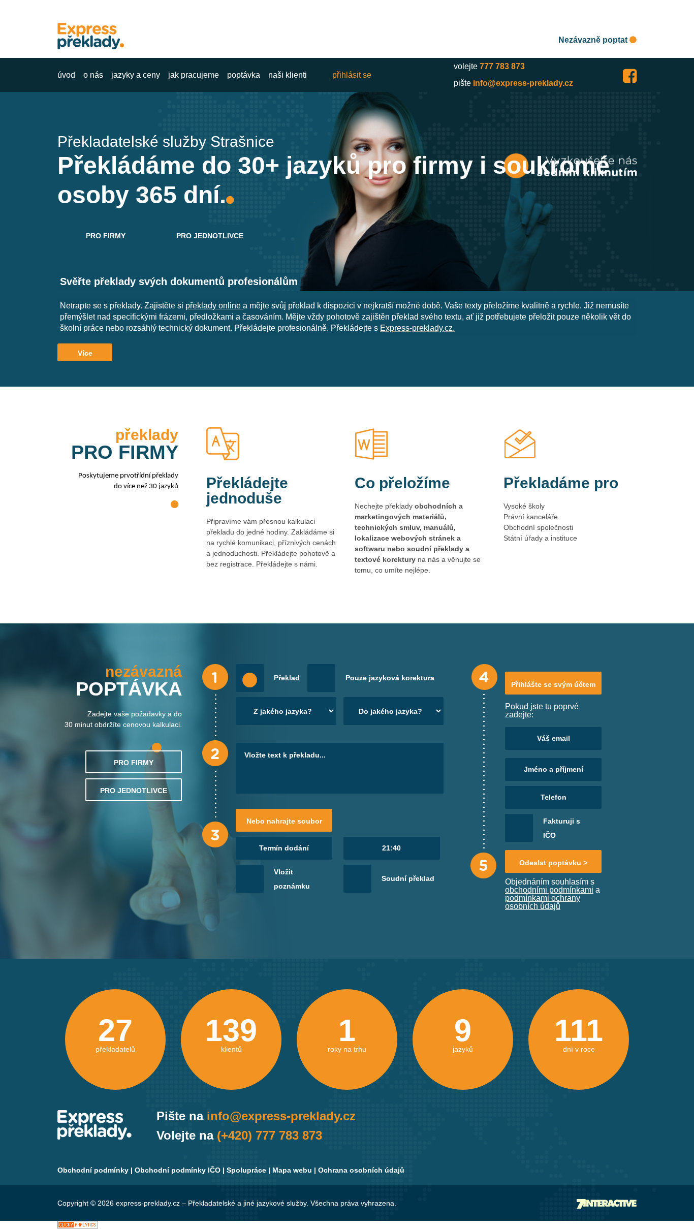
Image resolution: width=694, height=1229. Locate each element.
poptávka (243, 75)
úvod (66, 75)
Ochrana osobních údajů (361, 1170)
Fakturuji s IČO (561, 828)
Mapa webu (292, 1170)
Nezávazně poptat (593, 40)
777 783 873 (502, 66)
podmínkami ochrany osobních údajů (542, 902)
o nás (93, 75)
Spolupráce (246, 1170)
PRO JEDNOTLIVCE (209, 236)
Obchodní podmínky (93, 1170)
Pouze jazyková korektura (389, 678)
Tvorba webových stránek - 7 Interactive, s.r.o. (607, 1204)
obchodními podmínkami (549, 890)
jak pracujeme (193, 75)
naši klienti (287, 75)
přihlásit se (351, 75)
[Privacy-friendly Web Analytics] (77, 1224)
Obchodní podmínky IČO (177, 1170)
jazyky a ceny (135, 75)
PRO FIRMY (105, 236)
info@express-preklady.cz (523, 83)
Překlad (287, 678)
